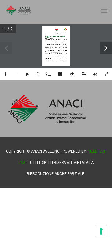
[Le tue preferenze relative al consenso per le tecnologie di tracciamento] (101, 231)
